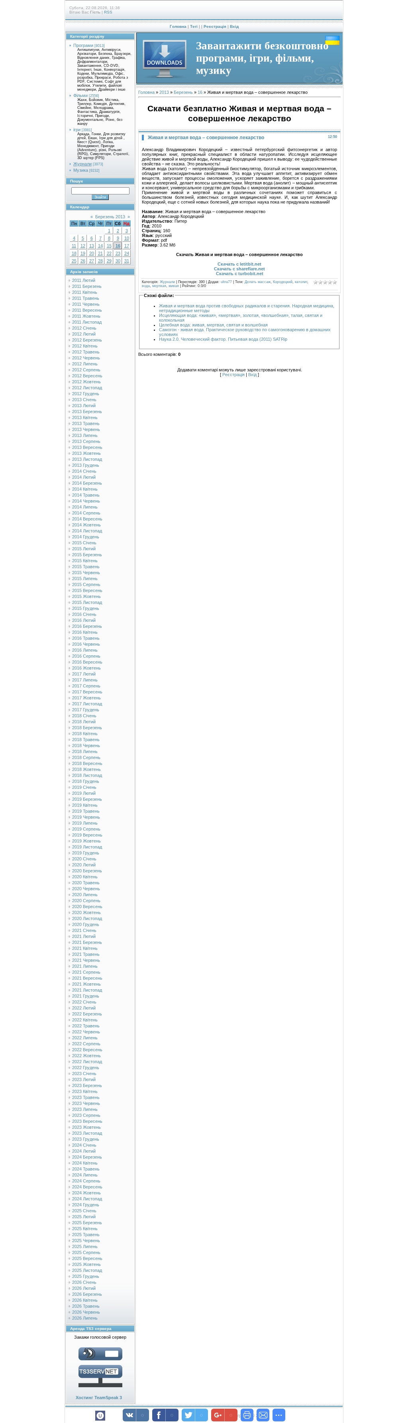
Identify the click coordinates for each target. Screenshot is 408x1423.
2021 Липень (85, 966)
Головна (178, 26)
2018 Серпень (86, 757)
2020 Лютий (84, 864)
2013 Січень (84, 399)
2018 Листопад (87, 775)
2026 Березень (87, 1294)
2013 (164, 92)
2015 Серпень (86, 584)
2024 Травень (86, 1169)
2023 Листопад (87, 1133)
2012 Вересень (87, 375)
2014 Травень (86, 495)
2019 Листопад (87, 846)
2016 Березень (87, 626)
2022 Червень (86, 1031)
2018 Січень (84, 715)
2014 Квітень (85, 489)
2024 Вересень (87, 1186)
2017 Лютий (84, 674)
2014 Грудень (85, 536)
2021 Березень (87, 942)
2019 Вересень (87, 835)
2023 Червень (86, 1103)
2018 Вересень (87, 763)
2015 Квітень (85, 560)
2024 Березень (87, 1157)
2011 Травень (85, 298)
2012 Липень (85, 363)
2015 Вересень (87, 590)
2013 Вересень (87, 447)
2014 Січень (84, 471)
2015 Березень (87, 554)
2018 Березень (87, 727)
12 (82, 245)
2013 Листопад (87, 459)
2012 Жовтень (86, 381)
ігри (76, 129)
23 (118, 253)
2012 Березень (87, 340)
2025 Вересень (87, 1258)
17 (126, 245)
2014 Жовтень (86, 524)
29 (109, 260)
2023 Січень (84, 1073)
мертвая (159, 286)
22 (109, 253)
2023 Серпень (86, 1115)
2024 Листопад (87, 1198)
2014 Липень (85, 507)
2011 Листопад (87, 322)
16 (118, 245)
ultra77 (226, 282)
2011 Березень (87, 286)
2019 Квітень (85, 805)
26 (82, 260)
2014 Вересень (87, 518)
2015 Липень (85, 578)
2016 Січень (84, 614)
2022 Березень (87, 1013)
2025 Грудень (85, 1276)
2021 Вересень (87, 978)
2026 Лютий (84, 1288)
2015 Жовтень (86, 596)
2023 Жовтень (86, 1127)
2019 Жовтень (86, 841)
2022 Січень (84, 1002)
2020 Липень (85, 894)
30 (118, 260)
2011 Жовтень (86, 316)
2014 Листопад (87, 530)
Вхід (234, 26)
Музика (80, 170)
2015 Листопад (87, 602)
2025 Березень (87, 1222)
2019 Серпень (86, 829)
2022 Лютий (84, 1008)
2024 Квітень (85, 1163)
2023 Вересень (87, 1121)
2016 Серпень (86, 656)
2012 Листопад (87, 387)
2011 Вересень (87, 310)
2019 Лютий (84, 793)
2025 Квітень (85, 1228)
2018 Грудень (85, 781)
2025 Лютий (84, 1216)
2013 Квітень (85, 417)
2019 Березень (87, 799)
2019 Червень (86, 817)
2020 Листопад (87, 918)
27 (91, 260)
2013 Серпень (86, 441)
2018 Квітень (85, 733)
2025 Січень (84, 1210)
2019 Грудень (85, 852)
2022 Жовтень (86, 1055)
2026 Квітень (85, 1300)
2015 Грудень (85, 608)
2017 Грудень (85, 709)
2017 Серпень (86, 685)
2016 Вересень (87, 662)
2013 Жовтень (86, 453)
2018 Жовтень (86, 769)
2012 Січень (84, 328)
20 (91, 253)
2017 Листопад (87, 703)
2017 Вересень (87, 691)
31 (126, 260)
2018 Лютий (84, 721)
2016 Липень (85, 650)
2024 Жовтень (86, 1192)
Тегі (194, 26)
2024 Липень (85, 1175)
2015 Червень (86, 572)
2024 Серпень (86, 1180)
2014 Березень (87, 483)
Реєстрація (215, 26)
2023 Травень (86, 1097)
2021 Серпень (86, 972)
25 (74, 260)
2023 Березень (87, 1085)
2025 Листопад (87, 1270)
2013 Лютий (84, 405)
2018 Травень (86, 739)
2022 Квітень (85, 1019)
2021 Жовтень (86, 984)
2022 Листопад (87, 1061)
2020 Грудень (85, 924)
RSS (108, 12)
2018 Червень (86, 745)
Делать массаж (258, 282)
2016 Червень (86, 644)
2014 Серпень (86, 513)
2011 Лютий (83, 280)
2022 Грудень (85, 1067)
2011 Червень (86, 304)
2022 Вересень (87, 1049)
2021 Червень (86, 960)
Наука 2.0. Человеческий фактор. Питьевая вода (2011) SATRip (223, 339)
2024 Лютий (84, 1151)
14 (100, 245)
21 (100, 253)
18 (74, 253)
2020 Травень (86, 882)
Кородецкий (282, 282)
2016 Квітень (85, 632)
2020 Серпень (86, 900)
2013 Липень (85, 435)
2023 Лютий (84, 1079)
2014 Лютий (84, 477)
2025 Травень (86, 1234)
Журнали (82, 163)
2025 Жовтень (86, 1264)
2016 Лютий (84, 620)
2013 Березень (87, 411)
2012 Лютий (84, 334)
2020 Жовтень (86, 912)
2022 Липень (85, 1037)
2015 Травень (86, 566)
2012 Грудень (85, 393)
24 (126, 253)
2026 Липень (85, 1318)
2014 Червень (86, 501)
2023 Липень (85, 1109)
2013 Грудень (85, 465)
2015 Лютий (84, 548)
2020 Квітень (85, 876)
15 (109, 245)
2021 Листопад (87, 990)
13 (91, 245)
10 (126, 238)
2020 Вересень (87, 906)
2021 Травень (86, 954)
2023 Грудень (85, 1139)
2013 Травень (86, 423)
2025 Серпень (86, 1252)
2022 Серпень (86, 1043)
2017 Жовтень (86, 697)
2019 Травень (86, 811)
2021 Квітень (85, 948)
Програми (83, 45)
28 (100, 260)
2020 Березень (87, 870)
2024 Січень (84, 1145)
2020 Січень (84, 858)
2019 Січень (84, 787)
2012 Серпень (86, 369)
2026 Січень (84, 1282)
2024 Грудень (85, 1204)
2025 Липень (85, 1246)
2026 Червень (86, 1312)
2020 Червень (86, 888)
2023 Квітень (85, 1091)
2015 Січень (84, 542)
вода (146, 286)
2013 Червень (86, 429)
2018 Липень (85, 751)
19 (82, 253)
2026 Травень (86, 1306)
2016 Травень (86, 638)
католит (301, 282)
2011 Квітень (84, 292)
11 (74, 245)
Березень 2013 (110, 216)
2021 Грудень (85, 996)
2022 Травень (86, 1025)
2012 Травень (86, 351)
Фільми (80, 95)
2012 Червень (86, 357)
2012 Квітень (85, 346)
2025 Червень (86, 1240)
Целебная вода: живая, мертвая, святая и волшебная (213, 324)
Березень (183, 92)
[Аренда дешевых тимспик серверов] (100, 1388)
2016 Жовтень (86, 668)
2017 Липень (85, 680)
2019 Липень (85, 823)
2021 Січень (84, 930)
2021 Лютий (84, 936)
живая (174, 286)
